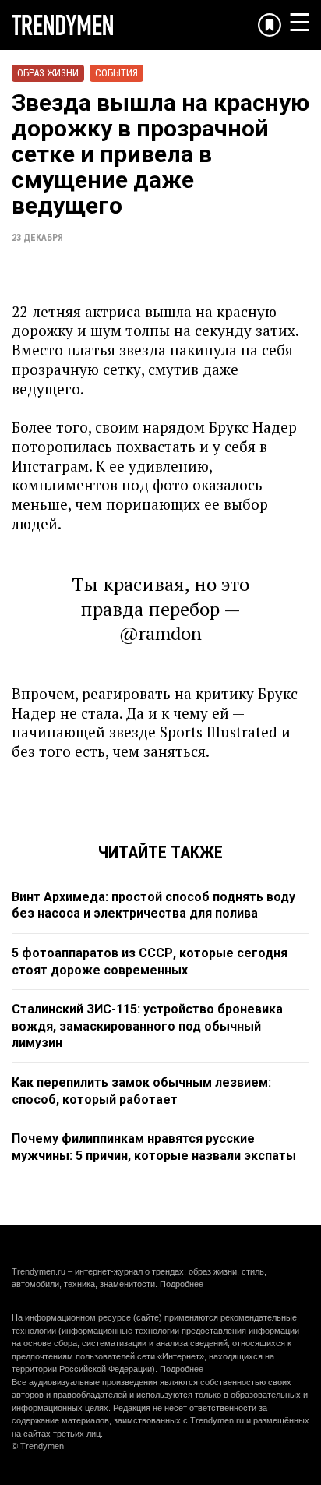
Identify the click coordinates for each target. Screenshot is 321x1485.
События (116, 73)
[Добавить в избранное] (269, 25)
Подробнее (181, 1284)
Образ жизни (48, 73)
